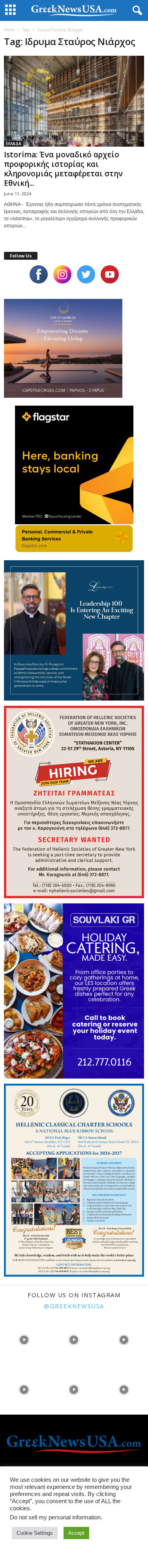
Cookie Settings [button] (35, 1533)
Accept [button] (76, 1533)
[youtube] (110, 274)
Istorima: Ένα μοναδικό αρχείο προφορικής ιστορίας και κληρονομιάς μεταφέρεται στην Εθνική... (63, 168)
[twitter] (86, 274)
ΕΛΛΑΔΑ (13, 143)
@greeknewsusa (74, 1306)
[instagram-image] (24, 1339)
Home (9, 29)
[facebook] (39, 274)
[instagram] (62, 274)
